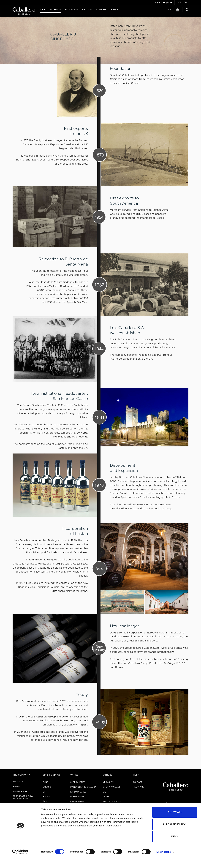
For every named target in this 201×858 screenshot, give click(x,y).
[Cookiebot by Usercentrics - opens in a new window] (20, 852)
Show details (163, 851)
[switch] (90, 851)
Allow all (175, 812)
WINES (74, 775)
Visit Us (101, 10)
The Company (49, 10)
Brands (70, 10)
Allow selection (175, 824)
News (114, 10)
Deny (174, 836)
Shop (85, 10)
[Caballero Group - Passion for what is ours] (24, 11)
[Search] (187, 10)
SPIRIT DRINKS (51, 775)
